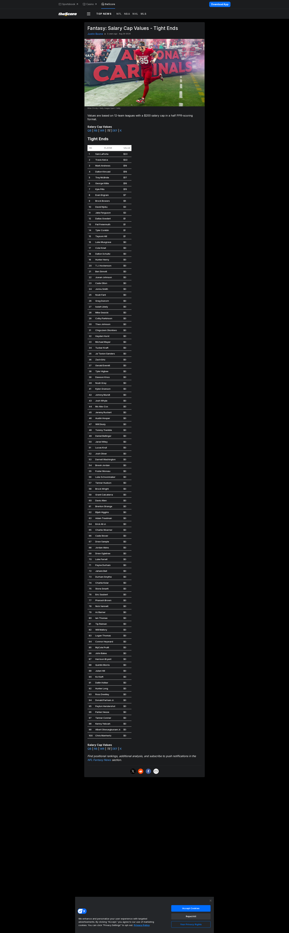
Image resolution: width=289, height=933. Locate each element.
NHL (135, 13)
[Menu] (88, 14)
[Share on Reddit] (140, 771)
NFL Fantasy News (99, 760)
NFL (119, 13)
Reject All (191, 916)
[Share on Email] (156, 771)
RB (96, 130)
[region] (144, 915)
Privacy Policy (142, 925)
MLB (144, 13)
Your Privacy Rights (191, 924)
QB (89, 130)
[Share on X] (133, 771)
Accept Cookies (191, 908)
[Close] (211, 901)
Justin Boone (95, 33)
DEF (114, 130)
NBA (127, 13)
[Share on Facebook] (148, 771)
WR (102, 130)
